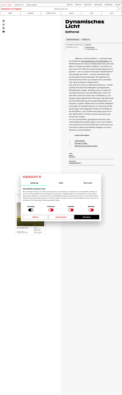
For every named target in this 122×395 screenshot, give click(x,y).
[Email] (3, 28)
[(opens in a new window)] (3, 31)
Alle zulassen (87, 217)
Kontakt (118, 5)
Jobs (91, 13)
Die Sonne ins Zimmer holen (86, 146)
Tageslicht (86, 39)
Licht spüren (80, 140)
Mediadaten (98, 5)
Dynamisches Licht (74, 163)
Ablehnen (35, 217)
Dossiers (31, 13)
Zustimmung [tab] (34, 183)
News (10, 13)
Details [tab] (61, 183)
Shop (112, 13)
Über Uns (70, 5)
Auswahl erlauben (61, 217)
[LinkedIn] (3, 24)
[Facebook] (3, 21)
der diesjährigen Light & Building (95, 61)
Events (71, 13)
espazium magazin (72, 39)
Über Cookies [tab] (88, 183)
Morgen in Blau (81, 143)
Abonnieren (109, 5)
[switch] (50, 210)
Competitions (51, 13)
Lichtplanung (72, 157)
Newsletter (88, 5)
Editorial (71, 155)
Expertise (78, 5)
